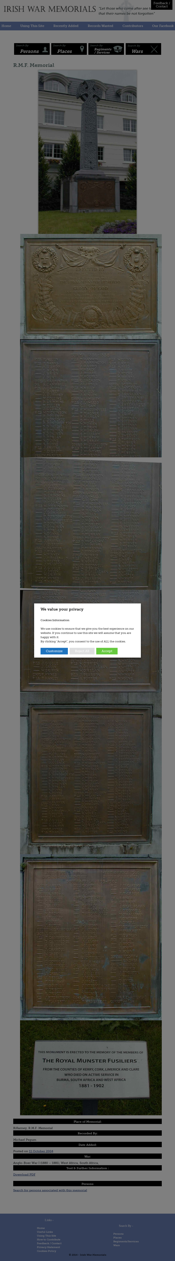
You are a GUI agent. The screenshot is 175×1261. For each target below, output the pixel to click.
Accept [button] (107, 651)
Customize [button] (54, 651)
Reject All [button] (82, 651)
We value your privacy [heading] (62, 609)
